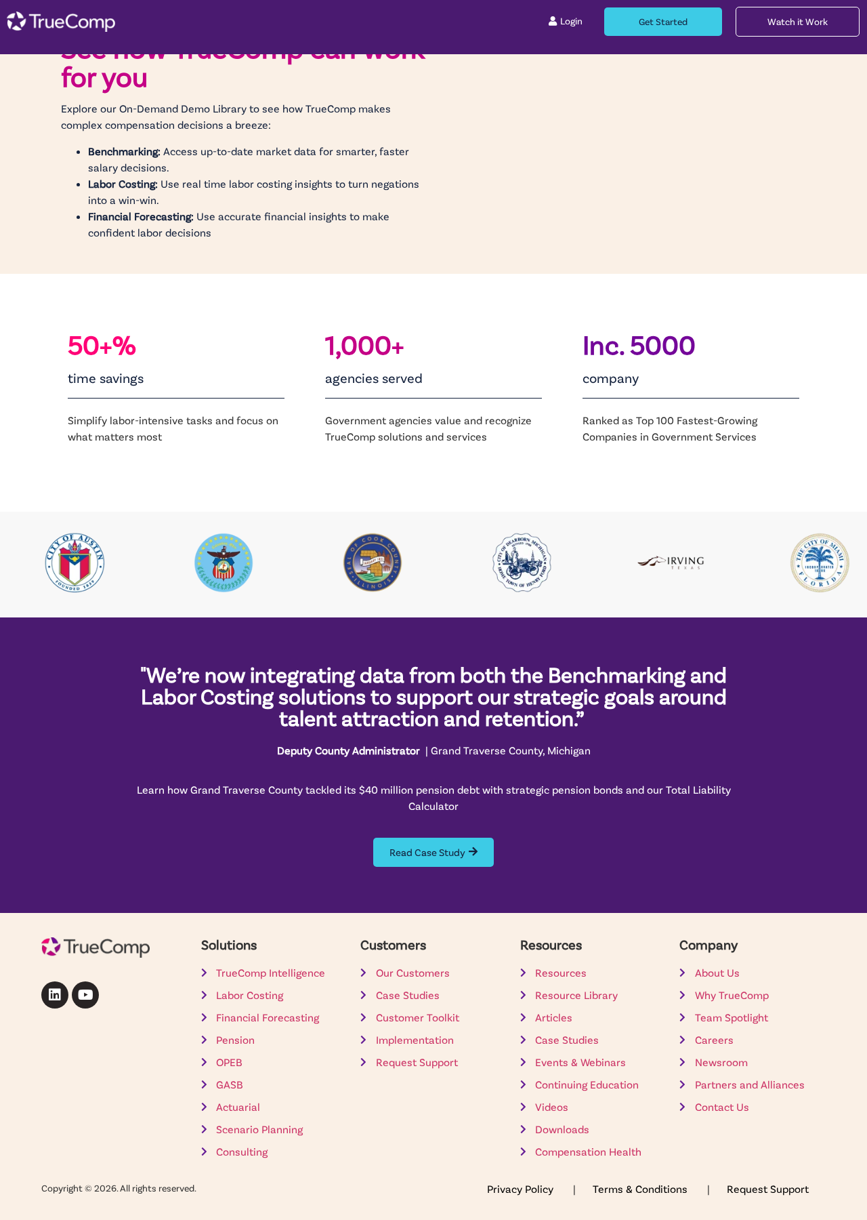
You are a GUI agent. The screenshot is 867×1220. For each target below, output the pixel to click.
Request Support (768, 1188)
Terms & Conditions (641, 1188)
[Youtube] (85, 995)
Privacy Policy (521, 1188)
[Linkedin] (54, 995)
